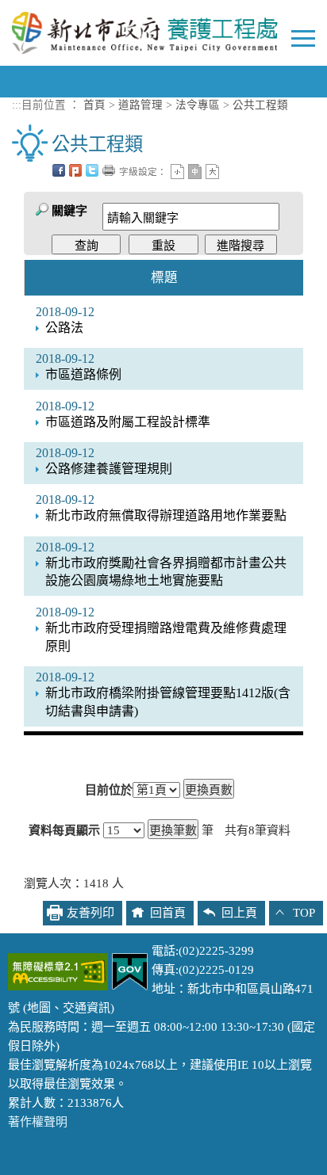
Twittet (92, 170)
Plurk (75, 170)
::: (16, 105)
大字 (212, 171)
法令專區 (197, 105)
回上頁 (239, 912)
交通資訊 (86, 1007)
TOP (304, 912)
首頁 (94, 105)
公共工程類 (260, 105)
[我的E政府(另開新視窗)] (130, 970)
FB (58, 170)
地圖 (39, 1007)
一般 (195, 171)
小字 (177, 171)
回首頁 (168, 912)
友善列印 (108, 170)
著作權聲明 (37, 1122)
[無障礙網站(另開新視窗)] (58, 970)
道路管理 (140, 105)
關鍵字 (69, 210)
